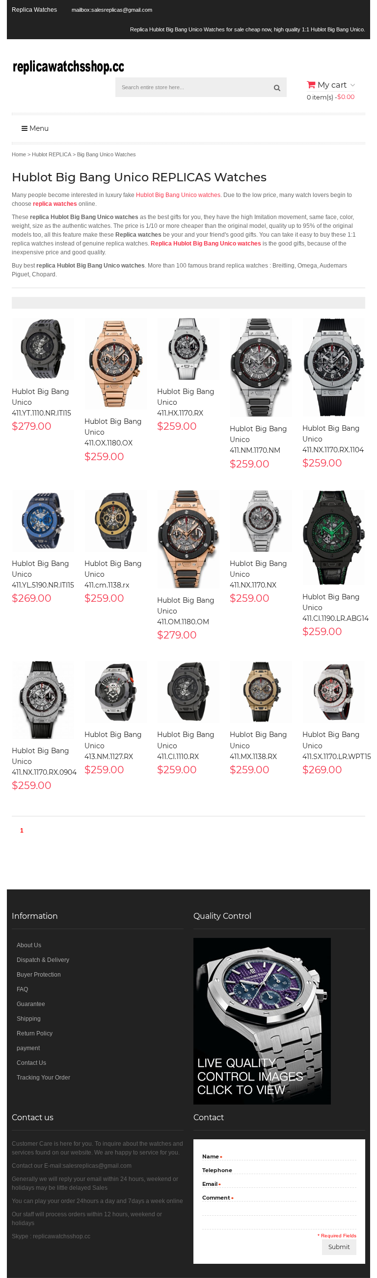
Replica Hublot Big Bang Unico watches (206, 243)
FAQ (22, 989)
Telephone (217, 1170)
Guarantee (31, 1004)
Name (210, 1157)
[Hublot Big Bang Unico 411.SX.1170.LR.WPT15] (333, 692)
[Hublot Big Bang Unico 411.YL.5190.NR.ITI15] (43, 521)
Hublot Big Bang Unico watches (178, 195)
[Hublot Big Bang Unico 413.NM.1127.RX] (115, 692)
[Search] (277, 87)
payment (28, 1048)
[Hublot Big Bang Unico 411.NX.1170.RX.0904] (43, 700)
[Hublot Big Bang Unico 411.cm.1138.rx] (115, 521)
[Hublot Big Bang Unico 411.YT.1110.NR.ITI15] (43, 349)
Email (209, 1184)
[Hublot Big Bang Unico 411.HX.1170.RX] (188, 349)
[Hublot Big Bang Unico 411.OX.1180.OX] (115, 364)
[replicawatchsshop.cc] (68, 65)
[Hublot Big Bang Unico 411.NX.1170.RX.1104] (333, 367)
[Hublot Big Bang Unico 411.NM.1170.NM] (261, 368)
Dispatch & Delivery (43, 960)
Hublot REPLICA (51, 154)
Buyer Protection (39, 974)
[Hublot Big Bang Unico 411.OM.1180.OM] (188, 539)
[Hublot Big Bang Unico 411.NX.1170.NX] (261, 521)
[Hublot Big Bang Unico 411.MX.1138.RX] (261, 692)
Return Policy (35, 1033)
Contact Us (31, 1062)
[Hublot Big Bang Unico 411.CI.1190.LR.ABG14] (333, 538)
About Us (29, 945)
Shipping (29, 1018)
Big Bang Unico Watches (106, 154)
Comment (216, 1198)
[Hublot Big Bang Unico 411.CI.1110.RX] (188, 692)
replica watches (55, 203)
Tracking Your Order (43, 1077)
